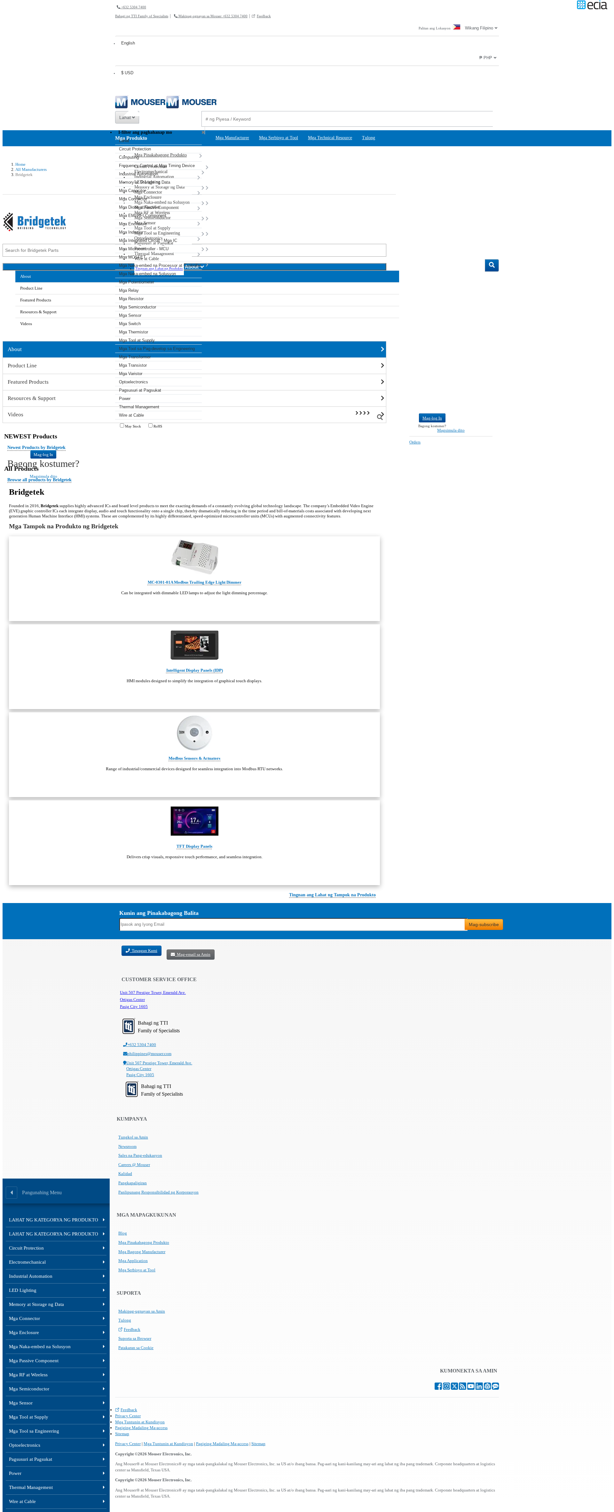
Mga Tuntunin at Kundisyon (140, 1422)
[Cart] (492, 440)
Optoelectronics (133, 382)
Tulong (124, 1320)
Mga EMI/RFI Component (142, 215)
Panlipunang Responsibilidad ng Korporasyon (158, 1192)
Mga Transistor (133, 365)
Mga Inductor (131, 232)
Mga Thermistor (133, 332)
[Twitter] (454, 1387)
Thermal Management (139, 406)
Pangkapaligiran (132, 1182)
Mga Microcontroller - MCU (144, 248)
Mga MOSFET (132, 257)
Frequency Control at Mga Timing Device (157, 165)
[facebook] (438, 1387)
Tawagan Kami (143, 950)
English (128, 43)
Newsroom (127, 1146)
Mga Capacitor (132, 190)
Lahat (125, 117)
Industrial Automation (138, 174)
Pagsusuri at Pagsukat (140, 390)
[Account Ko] (397, 434)
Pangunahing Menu (42, 1192)
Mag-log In (43, 454)
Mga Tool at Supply (137, 340)
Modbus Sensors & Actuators (194, 758)
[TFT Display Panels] (194, 821)
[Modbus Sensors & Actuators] (194, 733)
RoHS (157, 426)
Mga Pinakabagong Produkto (143, 1242)
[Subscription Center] (487, 1387)
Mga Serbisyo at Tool (136, 1270)
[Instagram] (446, 1387)
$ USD (127, 72)
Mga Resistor (131, 298)
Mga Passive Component (34, 1360)
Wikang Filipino (479, 28)
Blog (122, 1233)
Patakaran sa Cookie (136, 1347)
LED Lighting (22, 1290)
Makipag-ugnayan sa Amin (141, 1311)
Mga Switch (130, 323)
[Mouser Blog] (495, 1387)
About (25, 276)
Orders (415, 442)
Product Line (31, 288)
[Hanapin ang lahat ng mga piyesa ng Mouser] (492, 265)
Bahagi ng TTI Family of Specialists (141, 16)
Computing (129, 157)
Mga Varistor (130, 373)
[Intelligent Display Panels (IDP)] (194, 645)
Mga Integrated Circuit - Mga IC (148, 240)
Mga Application (133, 1260)
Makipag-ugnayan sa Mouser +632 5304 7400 (212, 16)
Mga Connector (133, 198)
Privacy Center (128, 1415)
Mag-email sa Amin (192, 954)
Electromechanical (27, 1262)
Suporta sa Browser (134, 1338)
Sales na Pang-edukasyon (140, 1155)
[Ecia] (591, 5)
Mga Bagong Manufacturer (141, 1251)
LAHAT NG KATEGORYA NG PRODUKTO (53, 1219)
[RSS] (462, 1387)
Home (20, 164)
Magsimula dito (451, 430)
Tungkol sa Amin (133, 1137)
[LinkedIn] (479, 1387)
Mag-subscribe (484, 924)
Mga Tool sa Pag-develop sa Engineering (157, 348)
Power (124, 398)
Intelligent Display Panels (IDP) (194, 670)
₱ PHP (485, 57)
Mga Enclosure (133, 223)
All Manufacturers (31, 169)
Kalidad (125, 1173)
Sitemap (122, 1433)
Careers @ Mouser (134, 1164)
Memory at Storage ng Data (144, 182)
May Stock (132, 426)
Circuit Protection (135, 149)
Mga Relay (129, 290)
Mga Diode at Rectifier (139, 207)
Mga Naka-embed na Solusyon (147, 273)
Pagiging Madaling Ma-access (141, 1427)
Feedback (264, 16)
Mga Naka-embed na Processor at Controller (160, 265)
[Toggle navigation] (7, 418)
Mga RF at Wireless (28, 1374)
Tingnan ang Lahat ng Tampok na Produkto (332, 894)
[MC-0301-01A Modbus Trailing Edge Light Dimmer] (194, 557)
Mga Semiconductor (137, 307)
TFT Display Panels (194, 846)
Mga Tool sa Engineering (34, 1431)
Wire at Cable (131, 415)
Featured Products (35, 300)
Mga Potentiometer (136, 282)
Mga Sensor (130, 315)
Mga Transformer (135, 357)
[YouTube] (471, 1387)
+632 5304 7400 (133, 7)
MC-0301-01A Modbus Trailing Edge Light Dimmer (194, 582)
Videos (26, 323)
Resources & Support (38, 311)
